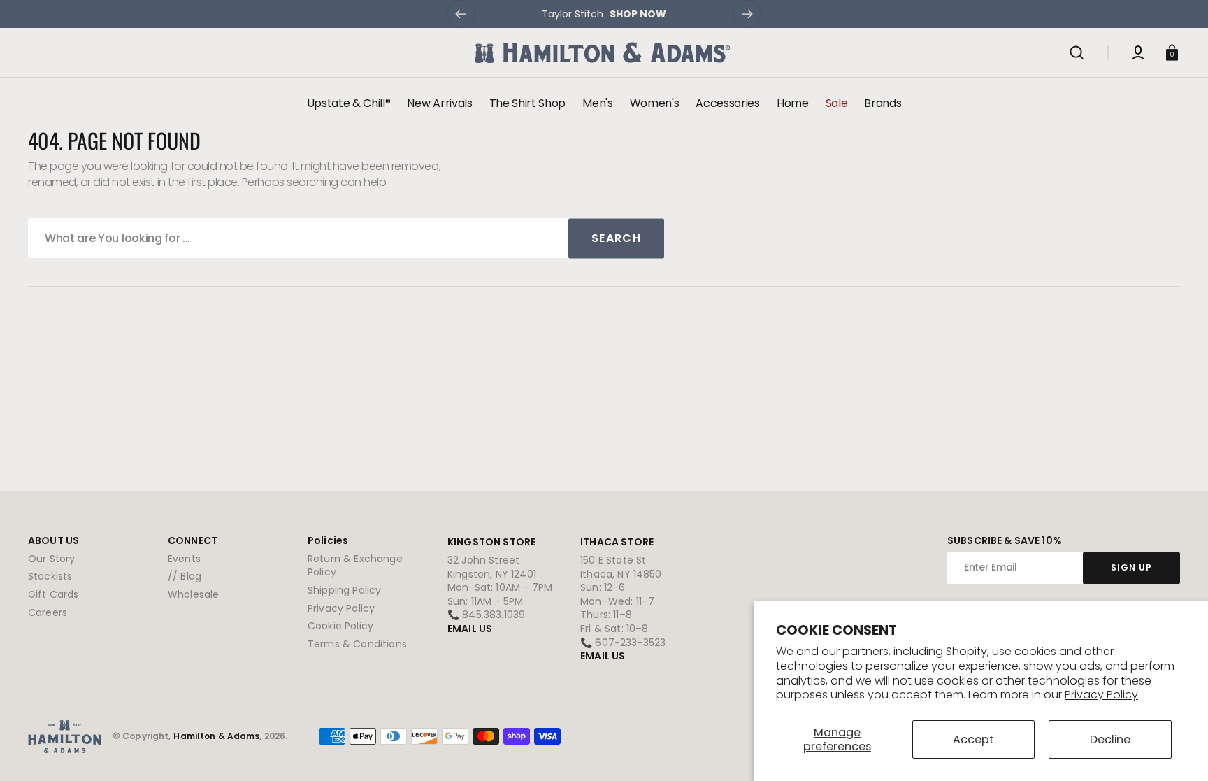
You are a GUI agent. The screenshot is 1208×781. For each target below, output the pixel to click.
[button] (1076, 52)
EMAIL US (469, 629)
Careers (47, 612)
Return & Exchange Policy (355, 566)
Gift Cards (53, 594)
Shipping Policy (344, 590)
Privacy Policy (1101, 695)
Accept (973, 739)
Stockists (50, 576)
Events (184, 559)
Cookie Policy (340, 626)
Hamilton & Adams (216, 736)
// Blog (184, 576)
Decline (1110, 739)
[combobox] (346, 238)
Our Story (51, 559)
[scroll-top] (1178, 751)
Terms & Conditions (357, 644)
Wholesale (193, 594)
